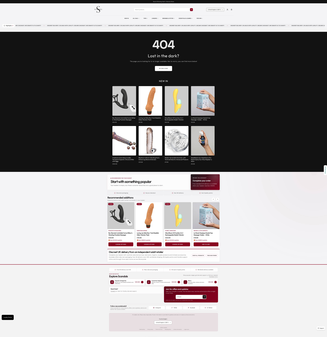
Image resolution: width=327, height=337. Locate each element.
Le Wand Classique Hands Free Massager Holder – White (203, 234)
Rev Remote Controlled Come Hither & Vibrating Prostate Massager (120, 234)
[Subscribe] (204, 297)
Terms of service (159, 329)
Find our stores (212, 255)
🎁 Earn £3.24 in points (115, 240)
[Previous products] (213, 199)
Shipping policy (168, 329)
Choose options (121, 244)
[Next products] (218, 199)
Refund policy (142, 329)
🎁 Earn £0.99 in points (200, 240)
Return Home (163, 68)
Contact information (178, 329)
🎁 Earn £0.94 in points (143, 240)
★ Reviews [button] (325, 170)
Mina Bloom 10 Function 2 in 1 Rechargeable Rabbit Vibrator (174, 234)
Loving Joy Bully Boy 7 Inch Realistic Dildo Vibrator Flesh (148, 234)
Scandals (165, 327)
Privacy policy (150, 329)
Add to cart (206, 244)
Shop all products (198, 255)
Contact (113, 291)
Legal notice (186, 329)
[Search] (191, 9)
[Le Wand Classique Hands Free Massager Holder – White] (206, 215)
